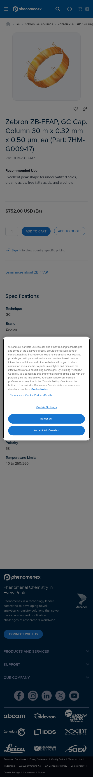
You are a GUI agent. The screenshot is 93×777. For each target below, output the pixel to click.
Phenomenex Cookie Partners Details (31, 395)
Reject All (46, 418)
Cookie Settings (46, 407)
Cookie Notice (39, 389)
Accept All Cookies (46, 430)
